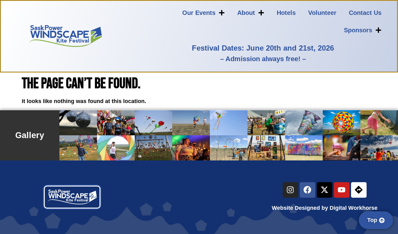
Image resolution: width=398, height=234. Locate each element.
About (246, 12)
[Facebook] (307, 190)
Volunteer (322, 12)
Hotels (286, 12)
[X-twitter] (324, 190)
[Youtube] (341, 190)
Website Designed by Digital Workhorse (324, 208)
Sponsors (358, 30)
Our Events (198, 12)
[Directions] (359, 190)
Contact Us (365, 12)
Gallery (29, 135)
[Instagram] (290, 190)
